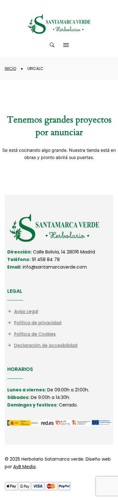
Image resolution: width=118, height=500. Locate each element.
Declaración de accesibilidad (45, 345)
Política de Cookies (35, 334)
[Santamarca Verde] (59, 24)
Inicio (10, 68)
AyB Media (24, 466)
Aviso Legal (26, 311)
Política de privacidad (37, 323)
